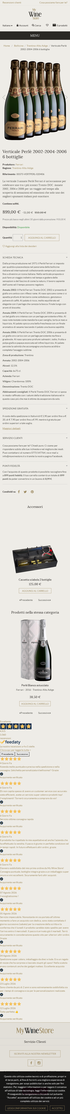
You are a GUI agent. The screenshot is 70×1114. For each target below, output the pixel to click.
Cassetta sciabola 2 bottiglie (35, 579)
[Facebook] (18, 491)
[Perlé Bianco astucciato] (35, 650)
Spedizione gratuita (15, 408)
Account (23, 25)
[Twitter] (25, 491)
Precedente (27, 600)
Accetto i (27, 1067)
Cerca (38, 25)
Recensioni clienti (12, 2)
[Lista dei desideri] (47, 25)
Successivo (44, 600)
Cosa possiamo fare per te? (53, 2)
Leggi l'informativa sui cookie (26, 1108)
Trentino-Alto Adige (22, 168)
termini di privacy (32, 1067)
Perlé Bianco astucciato (35, 685)
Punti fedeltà (11, 466)
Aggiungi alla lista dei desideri (21, 246)
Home (7, 45)
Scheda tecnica (13, 257)
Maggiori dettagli (12, 428)
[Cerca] (33, 25)
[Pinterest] (32, 491)
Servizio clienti (12, 438)
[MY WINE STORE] (35, 13)
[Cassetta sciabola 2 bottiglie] (35, 544)
